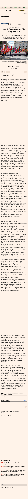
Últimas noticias (5, 460)
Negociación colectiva (9, 406)
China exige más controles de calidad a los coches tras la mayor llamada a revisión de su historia (14, 471)
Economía (5, 17)
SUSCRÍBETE (22, 10)
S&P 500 (11, 7)
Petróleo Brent (21, 7)
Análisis (11, 27)
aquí (20, 415)
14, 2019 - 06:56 (14, 68)
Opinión (2, 406)
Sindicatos (17, 406)
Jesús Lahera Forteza (14, 66)
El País (25, 13)
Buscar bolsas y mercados (7, 481)
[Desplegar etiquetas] (26, 407)
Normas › (25, 400)
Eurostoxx (7, 487)
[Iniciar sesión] (26, 10)
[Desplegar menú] (2, 10)
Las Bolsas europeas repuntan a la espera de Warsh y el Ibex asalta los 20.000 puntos (17, 24)
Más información (4, 412)
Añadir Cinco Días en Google (8, 75)
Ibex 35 (3, 7)
